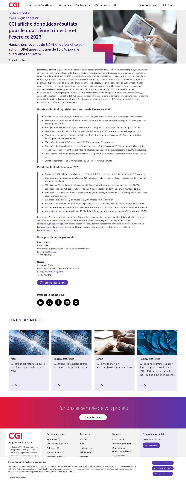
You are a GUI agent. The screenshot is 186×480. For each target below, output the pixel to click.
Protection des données (123, 443)
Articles (83, 439)
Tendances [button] (81, 5)
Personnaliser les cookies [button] (162, 468)
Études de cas (86, 448)
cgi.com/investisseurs (51, 223)
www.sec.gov (51, 230)
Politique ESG (53, 448)
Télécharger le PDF (54, 282)
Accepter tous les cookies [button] (162, 463)
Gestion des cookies (17, 477)
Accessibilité (118, 439)
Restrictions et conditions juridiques (122, 450)
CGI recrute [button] (100, 5)
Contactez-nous (149, 5)
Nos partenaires (54, 452)
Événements (85, 452)
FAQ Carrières (118, 455)
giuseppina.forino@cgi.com (50, 271)
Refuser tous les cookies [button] (163, 474)
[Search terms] (115, 5)
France (171, 5)
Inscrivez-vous (151, 445)
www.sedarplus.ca (54, 227)
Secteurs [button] (64, 5)
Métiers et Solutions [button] (40, 5)
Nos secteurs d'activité (57, 443)
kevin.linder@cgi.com (47, 251)
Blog (82, 443)
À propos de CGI (54, 439)
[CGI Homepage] (14, 5)
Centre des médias (19, 13)
